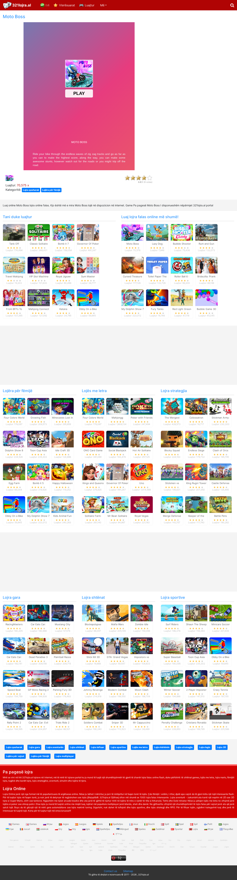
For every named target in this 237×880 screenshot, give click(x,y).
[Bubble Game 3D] (206, 297)
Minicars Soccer (220, 624)
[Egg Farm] (14, 471)
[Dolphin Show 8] (14, 439)
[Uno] (142, 471)
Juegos (82, 824)
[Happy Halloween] (62, 471)
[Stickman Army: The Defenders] (220, 406)
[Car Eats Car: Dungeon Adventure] (38, 612)
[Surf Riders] (172, 612)
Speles (142, 829)
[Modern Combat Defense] (117, 678)
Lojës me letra (94, 391)
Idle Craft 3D (62, 450)
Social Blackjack (117, 450)
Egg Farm (14, 483)
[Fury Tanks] (157, 297)
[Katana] (63, 297)
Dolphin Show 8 (14, 450)
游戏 (142, 850)
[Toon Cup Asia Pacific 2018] (38, 439)
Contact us (110, 871)
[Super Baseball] (172, 645)
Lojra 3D (221, 747)
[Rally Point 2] (14, 711)
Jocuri (27, 829)
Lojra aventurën (54, 747)
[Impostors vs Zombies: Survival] (142, 645)
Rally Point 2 (14, 722)
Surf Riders (172, 624)
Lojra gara (11, 597)
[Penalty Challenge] (172, 711)
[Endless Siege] (196, 439)
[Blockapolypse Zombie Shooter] (93, 612)
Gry (60, 829)
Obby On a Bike (88, 309)
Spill (167, 824)
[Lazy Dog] (157, 232)
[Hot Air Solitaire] (142, 439)
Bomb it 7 (63, 243)
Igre (87, 829)
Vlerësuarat (67, 5)
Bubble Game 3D (206, 309)
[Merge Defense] (172, 504)
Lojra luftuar (97, 747)
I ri (47, 5)
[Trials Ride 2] (62, 711)
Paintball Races (62, 657)
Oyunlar (178, 829)
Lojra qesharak (31, 190)
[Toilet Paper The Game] (157, 264)
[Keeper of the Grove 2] (196, 504)
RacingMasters (14, 624)
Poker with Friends (142, 417)
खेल (133, 850)
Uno (141, 483)
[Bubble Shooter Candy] (182, 232)
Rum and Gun (206, 243)
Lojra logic (204, 747)
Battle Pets (220, 515)
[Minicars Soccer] (220, 612)
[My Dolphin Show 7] (132, 297)
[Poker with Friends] (142, 406)
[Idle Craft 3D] (62, 439)
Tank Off (14, 243)
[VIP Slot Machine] (39, 264)
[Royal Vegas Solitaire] (142, 504)
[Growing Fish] (38, 406)
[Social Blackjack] (117, 439)
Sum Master (88, 276)
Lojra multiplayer (65, 756)
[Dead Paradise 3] (38, 645)
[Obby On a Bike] (88, 297)
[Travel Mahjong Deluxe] (14, 264)
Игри (210, 829)
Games (16, 824)
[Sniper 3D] (117, 711)
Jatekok (44, 829)
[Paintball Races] (62, 645)
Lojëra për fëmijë (51, 190)
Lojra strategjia (174, 391)
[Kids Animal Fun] (62, 504)
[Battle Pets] (220, 504)
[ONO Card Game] (93, 439)
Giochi (151, 824)
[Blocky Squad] (172, 439)
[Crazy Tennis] (220, 678)
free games (14, 840)
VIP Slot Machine (39, 276)
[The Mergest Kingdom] (172, 406)
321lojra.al (21, 5)
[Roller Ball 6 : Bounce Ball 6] (182, 264)
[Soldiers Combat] (93, 711)
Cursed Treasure (132, 276)
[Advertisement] (197, 69)
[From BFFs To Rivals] (14, 297)
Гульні (192, 847)
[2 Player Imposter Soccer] (196, 678)
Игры (49, 824)
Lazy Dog (157, 243)
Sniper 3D (117, 722)
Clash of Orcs (220, 450)
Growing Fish (38, 417)
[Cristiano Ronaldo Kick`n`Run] (196, 711)
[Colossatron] (196, 406)
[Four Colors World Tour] (14, 406)
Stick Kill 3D (93, 657)
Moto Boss (132, 243)
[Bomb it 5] (38, 471)
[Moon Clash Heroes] (142, 678)
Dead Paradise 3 (38, 657)
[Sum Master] (88, 264)
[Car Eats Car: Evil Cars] (38, 711)
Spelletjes (117, 824)
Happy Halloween (62, 483)
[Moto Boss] (132, 232)
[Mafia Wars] (117, 612)
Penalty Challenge (172, 722)
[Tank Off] (14, 232)
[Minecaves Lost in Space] (62, 406)
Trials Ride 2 (62, 722)
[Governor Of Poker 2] (88, 232)
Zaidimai (160, 829)
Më (102, 5)
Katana (63, 309)
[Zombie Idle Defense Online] (142, 612)
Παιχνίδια (228, 829)
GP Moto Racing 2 (38, 689)
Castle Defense (220, 483)
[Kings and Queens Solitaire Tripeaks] (93, 471)
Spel (181, 824)
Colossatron (196, 417)
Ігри (11, 829)
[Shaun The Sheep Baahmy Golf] (196, 612)
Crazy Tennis (220, 689)
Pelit (210, 824)
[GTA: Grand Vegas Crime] (117, 645)
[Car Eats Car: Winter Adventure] (14, 645)
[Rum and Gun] (206, 232)
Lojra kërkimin (161, 747)
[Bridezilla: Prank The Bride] (206, 264)
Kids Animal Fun (62, 515)
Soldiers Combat (93, 722)
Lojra (195, 829)
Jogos (65, 824)
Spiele (99, 824)
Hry (74, 829)
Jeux (135, 824)
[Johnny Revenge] (93, 678)
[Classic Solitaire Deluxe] (39, 232)
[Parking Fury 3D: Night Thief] (62, 678)
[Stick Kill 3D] (93, 645)
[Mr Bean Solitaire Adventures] (117, 504)
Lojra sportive (173, 597)
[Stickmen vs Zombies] (172, 471)
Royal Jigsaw (63, 276)
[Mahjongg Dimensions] (117, 406)
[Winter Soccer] (172, 678)
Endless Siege (196, 450)
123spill (27, 840)
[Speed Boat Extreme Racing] (14, 678)
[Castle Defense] (220, 471)
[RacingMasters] (14, 612)
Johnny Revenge (93, 689)
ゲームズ (153, 850)
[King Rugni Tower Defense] (196, 471)
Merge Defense (172, 515)
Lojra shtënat (93, 597)
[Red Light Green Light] (182, 297)
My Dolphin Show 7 (132, 309)
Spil (195, 824)
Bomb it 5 (38, 483)
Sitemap (128, 871)
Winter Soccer (172, 689)
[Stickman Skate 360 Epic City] (220, 711)
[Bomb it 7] (63, 232)
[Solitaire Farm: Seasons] (93, 504)
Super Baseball (172, 657)
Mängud (124, 829)
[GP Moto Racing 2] (38, 678)
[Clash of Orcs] (220, 439)
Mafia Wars (117, 624)
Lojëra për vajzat (15, 756)
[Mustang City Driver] (62, 612)
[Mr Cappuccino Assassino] (142, 711)
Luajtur (89, 5)
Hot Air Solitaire (142, 450)
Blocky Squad (172, 450)
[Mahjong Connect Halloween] (39, 297)
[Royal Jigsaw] (63, 264)
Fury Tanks (157, 309)
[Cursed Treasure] (132, 264)
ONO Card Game (93, 450)
